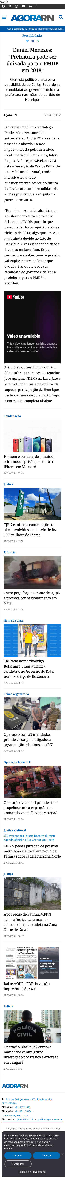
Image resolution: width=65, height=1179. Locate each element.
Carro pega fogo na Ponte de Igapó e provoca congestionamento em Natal (32, 597)
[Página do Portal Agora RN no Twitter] (12, 6)
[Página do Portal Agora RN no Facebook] (5, 6)
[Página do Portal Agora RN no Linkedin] (32, 6)
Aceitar (18, 1155)
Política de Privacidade (32, 1171)
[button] (4, 17)
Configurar (18, 1163)
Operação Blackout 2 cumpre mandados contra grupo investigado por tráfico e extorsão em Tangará (31, 1054)
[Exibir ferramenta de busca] (61, 17)
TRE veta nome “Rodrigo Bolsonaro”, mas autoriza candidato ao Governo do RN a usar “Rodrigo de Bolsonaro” (29, 668)
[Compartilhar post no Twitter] (28, 41)
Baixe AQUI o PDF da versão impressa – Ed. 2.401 (27, 986)
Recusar (46, 1155)
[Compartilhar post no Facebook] (33, 41)
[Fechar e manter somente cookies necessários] (62, 1154)
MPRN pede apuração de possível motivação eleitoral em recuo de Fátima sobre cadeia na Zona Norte (32, 851)
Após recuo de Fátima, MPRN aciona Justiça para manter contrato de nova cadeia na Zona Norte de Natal (30, 922)
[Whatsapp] (38, 41)
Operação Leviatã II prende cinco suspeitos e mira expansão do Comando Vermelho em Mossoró (31, 807)
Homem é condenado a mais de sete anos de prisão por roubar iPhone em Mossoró (29, 461)
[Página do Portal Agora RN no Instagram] (18, 6)
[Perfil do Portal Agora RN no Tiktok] (38, 6)
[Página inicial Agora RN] (15, 1086)
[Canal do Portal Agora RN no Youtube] (25, 6)
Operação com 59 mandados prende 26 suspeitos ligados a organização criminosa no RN (28, 739)
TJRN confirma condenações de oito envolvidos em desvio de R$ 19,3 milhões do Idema (30, 529)
